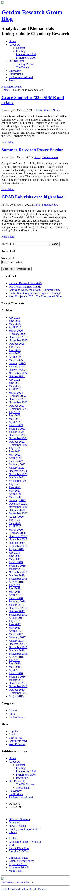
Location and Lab (26, 54)
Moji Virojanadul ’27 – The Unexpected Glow (35, 296)
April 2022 (15, 457)
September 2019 (18, 546)
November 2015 (18, 686)
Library (13, 832)
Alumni (13, 710)
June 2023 (15, 415)
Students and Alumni (21, 77)
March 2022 (16, 461)
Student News (51, 110)
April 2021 (15, 493)
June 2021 (15, 487)
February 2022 (17, 464)
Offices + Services (19, 819)
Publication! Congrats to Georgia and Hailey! (35, 293)
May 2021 (15, 490)
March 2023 (16, 425)
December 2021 (18, 470)
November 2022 (18, 438)
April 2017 (15, 630)
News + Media (17, 825)
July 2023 (14, 412)
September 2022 (18, 444)
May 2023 (15, 418)
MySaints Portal (18, 864)
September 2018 (18, 578)
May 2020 (15, 523)
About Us (14, 44)
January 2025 (16, 366)
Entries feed (15, 737)
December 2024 (18, 369)
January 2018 (16, 604)
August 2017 (16, 617)
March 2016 (16, 673)
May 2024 (15, 386)
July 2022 (14, 448)
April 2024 (15, 389)
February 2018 (17, 601)
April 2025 (15, 356)
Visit (11, 844)
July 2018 (14, 585)
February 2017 (17, 637)
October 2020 (17, 510)
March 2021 (16, 497)
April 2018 (15, 594)
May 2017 (15, 627)
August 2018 (16, 581)
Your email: (8, 258)
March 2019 (16, 562)
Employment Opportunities (24, 829)
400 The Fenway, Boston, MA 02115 (17, 882)
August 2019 (16, 549)
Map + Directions (19, 848)
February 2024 (17, 395)
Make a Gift (16, 870)
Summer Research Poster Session (32, 149)
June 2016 (15, 663)
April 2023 (15, 422)
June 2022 (15, 451)
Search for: (7, 243)
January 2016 (16, 679)
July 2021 (14, 484)
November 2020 (18, 506)
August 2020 (16, 516)
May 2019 (15, 559)
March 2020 (16, 529)
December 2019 (18, 536)
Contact (20, 47)
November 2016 (18, 647)
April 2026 (15, 327)
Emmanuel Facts (18, 857)
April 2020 (15, 526)
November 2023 (18, 402)
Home (12, 41)
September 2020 (18, 513)
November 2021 (18, 474)
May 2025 (15, 353)
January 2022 (16, 467)
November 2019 (18, 539)
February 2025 (17, 363)
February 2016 (17, 676)
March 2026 (16, 330)
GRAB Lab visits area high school (33, 197)
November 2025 (18, 340)
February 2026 (17, 333)
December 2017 (18, 608)
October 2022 (17, 441)
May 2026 (15, 324)
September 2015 (18, 692)
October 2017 (17, 611)
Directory (14, 822)
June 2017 (15, 624)
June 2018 (15, 588)
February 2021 (17, 500)
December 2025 (18, 337)
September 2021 (18, 480)
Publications (16, 73)
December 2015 (18, 683)
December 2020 (18, 503)
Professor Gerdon (26, 57)
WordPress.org (17, 744)
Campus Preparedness (21, 860)
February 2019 (17, 565)
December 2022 (18, 435)
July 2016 (14, 660)
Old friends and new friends (25, 286)
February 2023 (17, 428)
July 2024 (14, 379)
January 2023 (16, 431)
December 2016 (18, 643)
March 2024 (16, 392)
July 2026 (14, 317)
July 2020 (14, 519)
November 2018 (18, 572)
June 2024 (15, 382)
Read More (7, 142)
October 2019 (17, 542)
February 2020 (17, 532)
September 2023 (18, 408)
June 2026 (15, 320)
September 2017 (18, 614)
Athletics (14, 838)
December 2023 (18, 399)
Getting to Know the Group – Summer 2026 (34, 289)
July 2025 (14, 346)
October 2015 (17, 689)
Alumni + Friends (19, 867)
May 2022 (15, 454)
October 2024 (17, 376)
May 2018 (15, 591)
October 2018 (17, 575)
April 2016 (15, 670)
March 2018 (16, 598)
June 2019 (15, 555)
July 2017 (14, 621)
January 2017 (16, 640)
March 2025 (16, 360)
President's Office (19, 851)
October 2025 (17, 343)
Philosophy (15, 70)
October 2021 (17, 477)
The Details (22, 67)
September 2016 (18, 653)
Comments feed (18, 740)
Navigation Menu (11, 86)
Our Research (17, 60)
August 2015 (16, 696)
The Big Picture (25, 64)
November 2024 (18, 373)
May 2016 (15, 666)
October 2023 (17, 405)
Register (13, 731)
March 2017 (16, 634)
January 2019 (16, 568)
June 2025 (15, 350)
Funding (21, 51)
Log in (12, 734)
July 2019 (14, 552)
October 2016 (17, 650)
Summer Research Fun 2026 (25, 283)
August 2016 (16, 656)
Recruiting (22, 777)
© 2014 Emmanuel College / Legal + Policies (23, 889)
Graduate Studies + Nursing (25, 841)
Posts (12, 80)
